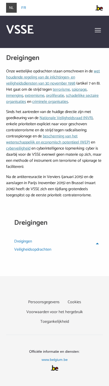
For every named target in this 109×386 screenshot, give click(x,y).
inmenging (14, 95)
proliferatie (55, 95)
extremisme (34, 95)
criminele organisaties (50, 101)
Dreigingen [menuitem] (23, 242)
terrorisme (61, 89)
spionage (79, 89)
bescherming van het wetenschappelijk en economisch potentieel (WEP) (48, 139)
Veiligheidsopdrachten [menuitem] (32, 250)
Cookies (74, 302)
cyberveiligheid (18, 148)
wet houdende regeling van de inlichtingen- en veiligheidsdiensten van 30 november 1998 (53, 77)
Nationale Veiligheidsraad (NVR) (66, 118)
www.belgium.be (55, 360)
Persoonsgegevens (44, 302)
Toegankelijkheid (54, 321)
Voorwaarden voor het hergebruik (54, 312)
